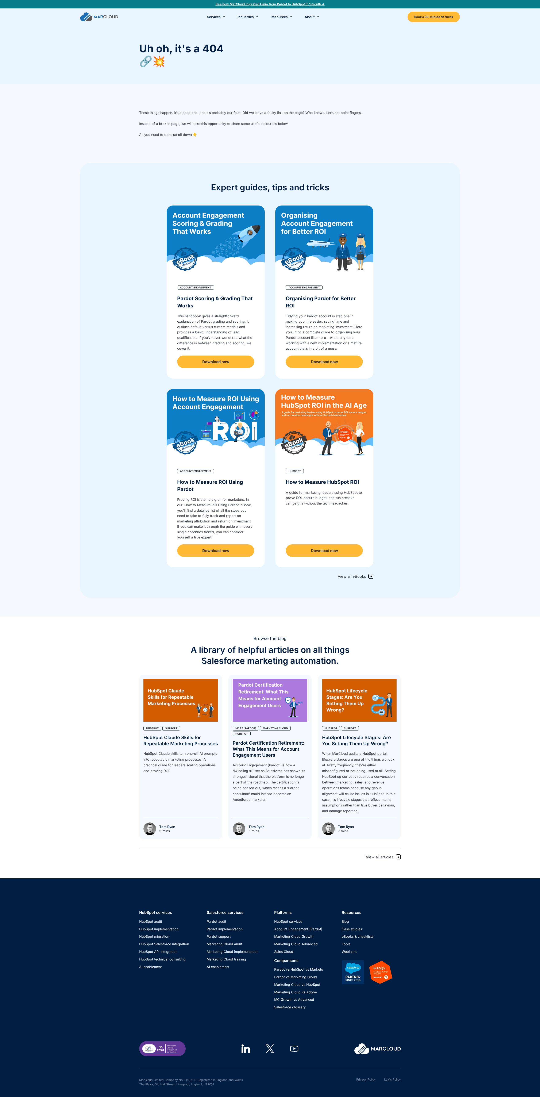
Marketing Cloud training (226, 959)
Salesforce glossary (290, 1007)
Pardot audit (216, 921)
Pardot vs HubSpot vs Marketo (298, 969)
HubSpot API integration (158, 952)
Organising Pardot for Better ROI (321, 302)
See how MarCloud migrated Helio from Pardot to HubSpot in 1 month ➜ (270, 4)
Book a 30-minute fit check (433, 17)
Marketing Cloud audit (224, 944)
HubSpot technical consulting (162, 959)
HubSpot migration (154, 936)
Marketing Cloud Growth (293, 936)
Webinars (349, 952)
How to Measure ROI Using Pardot (210, 485)
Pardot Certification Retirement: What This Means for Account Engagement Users (268, 749)
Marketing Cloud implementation (232, 952)
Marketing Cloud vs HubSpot (297, 984)
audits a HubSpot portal (368, 753)
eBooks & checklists (357, 936)
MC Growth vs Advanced (294, 999)
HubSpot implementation (158, 929)
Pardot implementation (225, 929)
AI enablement (150, 967)
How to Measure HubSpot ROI (322, 482)
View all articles (380, 857)
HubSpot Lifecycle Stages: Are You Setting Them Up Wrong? (356, 740)
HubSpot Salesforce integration (164, 944)
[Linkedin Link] (246, 1048)
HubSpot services (288, 921)
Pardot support (219, 936)
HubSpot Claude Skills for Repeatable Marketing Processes (180, 740)
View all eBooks (352, 576)
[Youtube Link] (294, 1048)
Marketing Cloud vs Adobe (295, 992)
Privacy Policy (366, 1079)
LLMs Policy (392, 1079)
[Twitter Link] (270, 1048)
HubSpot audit (150, 921)
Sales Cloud (283, 952)
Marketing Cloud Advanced (296, 944)
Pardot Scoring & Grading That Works (215, 302)
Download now (215, 362)
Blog (345, 921)
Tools (346, 944)
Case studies (352, 929)
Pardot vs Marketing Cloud (295, 977)
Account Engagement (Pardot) (298, 929)
